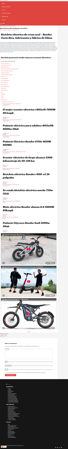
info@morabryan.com (12, 426)
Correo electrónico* (8, 364)
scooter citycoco (11, 417)
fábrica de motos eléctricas (13, 414)
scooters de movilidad (12, 419)
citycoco (9, 430)
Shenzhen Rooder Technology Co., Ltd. (7, 101)
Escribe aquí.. (7, 348)
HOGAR (28, 331)
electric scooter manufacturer (13, 427)
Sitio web (6, 368)
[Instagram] (59, 447)
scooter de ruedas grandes (12, 399)
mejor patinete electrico (12, 437)
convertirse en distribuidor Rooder (7, 74)
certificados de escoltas (5, 72)
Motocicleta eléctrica (11, 432)
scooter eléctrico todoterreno (13, 400)
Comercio (9, 390)
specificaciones (4, 99)
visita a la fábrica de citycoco (6, 65)
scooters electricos (4, 82)
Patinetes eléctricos (6, 6)
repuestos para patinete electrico (13, 416)
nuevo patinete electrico (12, 393)
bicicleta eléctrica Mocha (5, 86)
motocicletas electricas (5, 80)
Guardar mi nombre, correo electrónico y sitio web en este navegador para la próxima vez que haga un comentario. (26, 372)
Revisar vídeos (10, 410)
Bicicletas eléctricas (6, 13)
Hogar (3, 3)
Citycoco (4, 10)
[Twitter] (57, 447)
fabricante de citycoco (12, 412)
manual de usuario (4, 90)
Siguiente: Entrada (3, 336)
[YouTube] (61, 447)
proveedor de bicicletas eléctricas (14, 413)
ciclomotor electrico (11, 418)
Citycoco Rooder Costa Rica (13, 407)
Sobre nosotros (5, 16)
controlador (3, 94)
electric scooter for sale (12, 425)
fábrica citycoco (4, 76)
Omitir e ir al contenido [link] (4, 0)
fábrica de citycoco (11, 394)
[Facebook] (55, 447)
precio (2, 92)
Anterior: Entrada (3, 334)
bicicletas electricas (4, 78)
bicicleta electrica (11, 431)
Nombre (6, 361)
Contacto (4, 19)
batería (2, 96)
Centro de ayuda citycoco (5, 63)
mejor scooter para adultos (12, 398)
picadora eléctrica (11, 433)
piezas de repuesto (4, 84)
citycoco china (3, 88)
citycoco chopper (11, 436)
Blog (9, 424)
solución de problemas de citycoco (7, 70)
